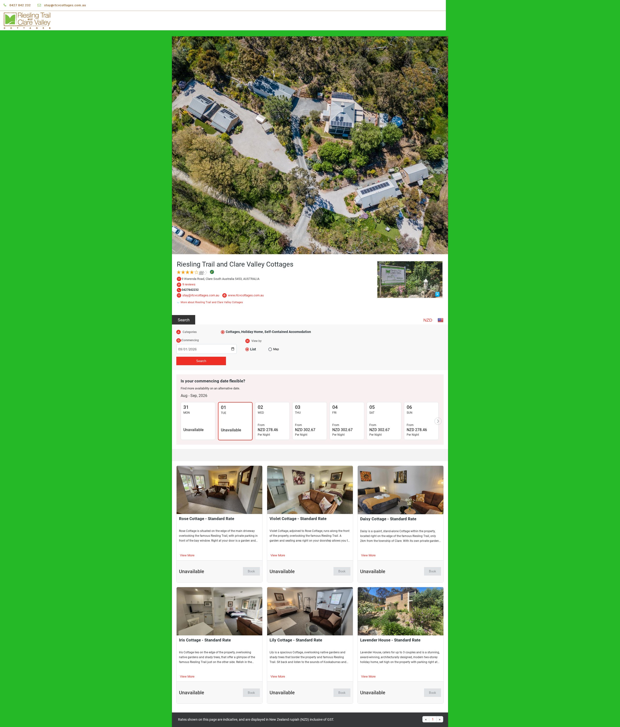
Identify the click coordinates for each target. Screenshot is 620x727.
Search (184, 320)
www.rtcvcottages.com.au (246, 295)
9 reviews (188, 284)
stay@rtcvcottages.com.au (200, 295)
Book (251, 571)
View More (187, 555)
